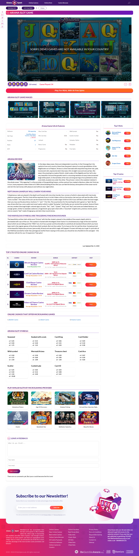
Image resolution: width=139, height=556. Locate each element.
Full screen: (125, 84)
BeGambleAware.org (118, 538)
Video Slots (71, 535)
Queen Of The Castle (116, 148)
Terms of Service (58, 515)
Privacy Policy (47, 515)
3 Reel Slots (71, 542)
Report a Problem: (129, 84)
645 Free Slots (28, 8)
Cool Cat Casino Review (33, 274)
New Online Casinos (55, 532)
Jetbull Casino (44, 320)
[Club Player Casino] (17, 284)
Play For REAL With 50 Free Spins (69, 90)
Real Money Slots (73, 532)
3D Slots (70, 540)
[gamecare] (118, 553)
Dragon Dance (116, 163)
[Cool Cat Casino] (17, 274)
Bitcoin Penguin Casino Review (34, 264)
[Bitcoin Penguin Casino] (17, 264)
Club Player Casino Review (33, 284)
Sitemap (91, 542)
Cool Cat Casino (118, 187)
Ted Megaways (116, 140)
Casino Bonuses (63, 3)
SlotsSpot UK (12, 8)
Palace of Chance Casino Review (34, 303)
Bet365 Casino (13, 320)
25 (35, 140)
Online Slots (48, 3)
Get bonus (127, 181)
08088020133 (121, 540)
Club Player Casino (116, 195)
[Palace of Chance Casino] (17, 304)
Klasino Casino (76, 320)
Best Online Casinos (55, 535)
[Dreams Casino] (17, 294)
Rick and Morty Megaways (116, 133)
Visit (91, 264)
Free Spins (33, 135)
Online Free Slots (73, 529)
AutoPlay (29, 134)
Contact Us (92, 540)
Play (127, 133)
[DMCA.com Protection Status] (129, 552)
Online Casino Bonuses (56, 537)
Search (129, 3)
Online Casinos (33, 3)
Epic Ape (114, 156)
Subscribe (56, 507)
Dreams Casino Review (34, 293)
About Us (92, 537)
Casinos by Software (55, 542)
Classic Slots (72, 537)
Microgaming (32, 131)
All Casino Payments (55, 540)
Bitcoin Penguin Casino (117, 179)
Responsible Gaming (95, 535)
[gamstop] (108, 553)
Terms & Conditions (95, 532)
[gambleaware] (92, 553)
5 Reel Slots (71, 545)
